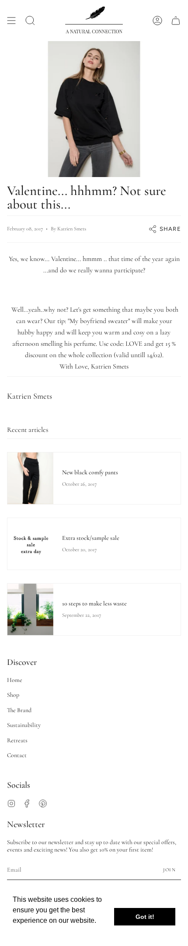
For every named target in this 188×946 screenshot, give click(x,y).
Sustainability (24, 725)
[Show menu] (11, 20)
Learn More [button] (31, 932)
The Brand (19, 710)
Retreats (17, 740)
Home (14, 680)
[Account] (157, 20)
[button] (30, 20)
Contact (17, 755)
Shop (13, 695)
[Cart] (176, 20)
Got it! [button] (145, 916)
